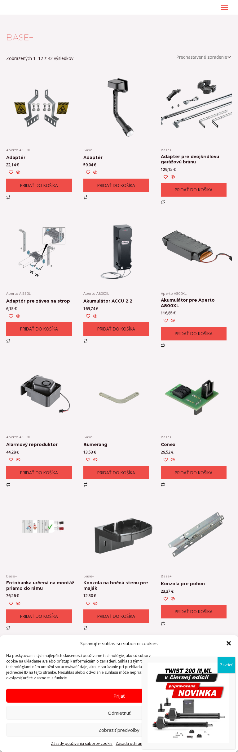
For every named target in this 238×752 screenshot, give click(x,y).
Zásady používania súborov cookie (81, 743)
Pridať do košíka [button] (39, 185)
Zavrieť (226, 665)
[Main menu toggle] (224, 7)
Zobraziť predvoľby (119, 730)
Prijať (119, 696)
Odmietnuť (119, 713)
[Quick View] (17, 172)
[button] (229, 643)
